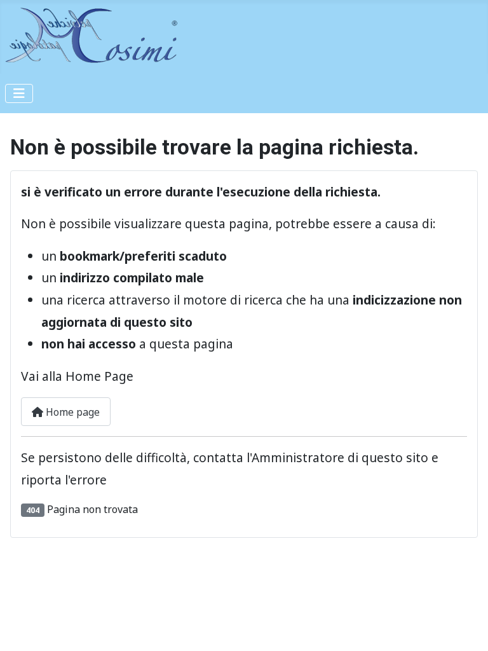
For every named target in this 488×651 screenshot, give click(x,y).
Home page (71, 412)
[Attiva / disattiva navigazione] (19, 93)
